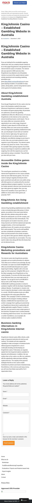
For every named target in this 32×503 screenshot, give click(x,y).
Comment (6, 412)
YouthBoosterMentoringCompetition (12, 465)
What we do (4, 459)
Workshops (5, 462)
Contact (3, 477)
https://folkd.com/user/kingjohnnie (14, 81)
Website (5, 405)
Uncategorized (11, 17)
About (3, 474)
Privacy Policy (5, 482)
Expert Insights (6, 471)
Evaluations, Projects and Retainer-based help (15, 468)
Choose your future (20, 2)
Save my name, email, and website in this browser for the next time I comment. (15, 438)
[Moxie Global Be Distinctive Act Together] (6, 2)
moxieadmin (6, 38)
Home (3, 456)
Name (5, 391)
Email (5, 398)
